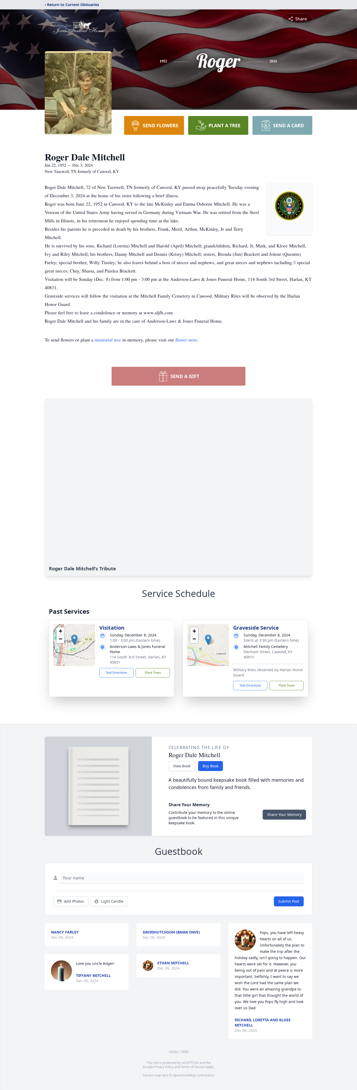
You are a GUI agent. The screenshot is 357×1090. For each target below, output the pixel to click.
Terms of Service (193, 1067)
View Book (182, 765)
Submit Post (288, 901)
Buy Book (210, 765)
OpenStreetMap (184, 1075)
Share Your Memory (284, 814)
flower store (186, 340)
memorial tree (108, 340)
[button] (74, 639)
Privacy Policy (164, 1067)
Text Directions (116, 672)
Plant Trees (153, 672)
